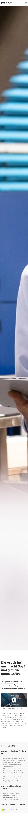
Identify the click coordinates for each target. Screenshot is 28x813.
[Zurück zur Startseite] (6, 3)
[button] (26, 3)
